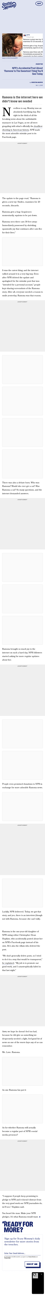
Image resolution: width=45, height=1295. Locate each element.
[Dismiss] (41, 1274)
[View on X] (22, 251)
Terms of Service (32, 1256)
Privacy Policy (7, 1258)
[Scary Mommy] (9, 5)
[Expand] (34, 1274)
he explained (8, 963)
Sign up (30, 1264)
